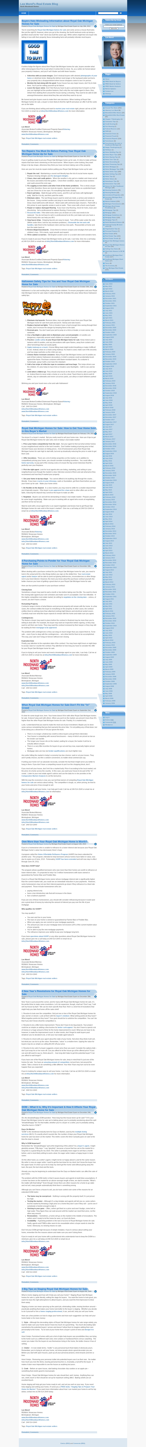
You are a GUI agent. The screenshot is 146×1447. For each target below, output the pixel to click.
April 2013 (108, 550)
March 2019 (109, 378)
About (107, 79)
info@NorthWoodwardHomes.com (55, 111)
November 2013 (110, 533)
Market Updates (110, 89)
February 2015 (110, 497)
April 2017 (108, 434)
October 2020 (110, 332)
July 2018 (108, 398)
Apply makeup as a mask (37, 347)
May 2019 (108, 373)
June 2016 (108, 458)
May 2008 (108, 693)
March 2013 (109, 553)
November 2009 (110, 650)
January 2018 (110, 412)
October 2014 (110, 507)
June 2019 (108, 371)
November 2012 (110, 562)
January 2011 (110, 616)
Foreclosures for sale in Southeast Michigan (113, 144)
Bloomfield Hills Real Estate (115, 115)
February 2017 (110, 439)
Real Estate (109, 233)
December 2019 (110, 356)
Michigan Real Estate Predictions (112, 207)
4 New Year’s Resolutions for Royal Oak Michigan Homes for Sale (56, 993)
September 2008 (111, 684)
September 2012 (111, 567)
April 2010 (108, 638)
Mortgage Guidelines (112, 215)
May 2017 (108, 432)
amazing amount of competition (56, 1062)
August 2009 (109, 657)
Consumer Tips (110, 121)
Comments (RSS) (79, 1443)
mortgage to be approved (46, 628)
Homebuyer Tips (111, 181)
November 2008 (110, 679)
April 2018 (108, 405)
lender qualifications (57, 751)
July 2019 (108, 369)
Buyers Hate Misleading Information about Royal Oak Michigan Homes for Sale (57, 22)
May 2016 (108, 461)
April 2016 (108, 463)
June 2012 (108, 575)
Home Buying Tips (111, 157)
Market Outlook (110, 201)
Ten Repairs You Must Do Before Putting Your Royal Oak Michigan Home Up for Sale (54, 152)
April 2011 (108, 608)
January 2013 (110, 558)
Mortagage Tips (110, 210)
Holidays (108, 150)
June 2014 (108, 516)
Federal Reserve (111, 129)
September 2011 (110, 596)
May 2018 (108, 402)
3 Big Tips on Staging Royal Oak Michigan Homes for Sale (54, 1288)
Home (23, 13)
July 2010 (108, 630)
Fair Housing (109, 126)
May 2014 (108, 519)
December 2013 (110, 531)
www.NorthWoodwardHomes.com (35, 134)
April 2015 (108, 492)
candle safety (40, 340)
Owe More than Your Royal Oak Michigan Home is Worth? (54, 841)
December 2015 (110, 473)
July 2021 (108, 310)
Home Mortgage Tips (112, 169)
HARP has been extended (66, 859)
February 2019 (110, 381)
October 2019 (110, 361)
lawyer (34, 577)
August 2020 (109, 337)
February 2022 (110, 293)
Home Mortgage (110, 167)
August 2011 (109, 599)
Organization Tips (111, 229)
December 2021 (110, 298)
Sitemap (108, 93)
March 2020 (109, 349)
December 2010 (110, 618)
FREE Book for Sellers (113, 84)
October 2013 (110, 536)
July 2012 (108, 572)
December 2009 (110, 647)
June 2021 (108, 313)
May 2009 (108, 664)
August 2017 (109, 424)
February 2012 (110, 584)
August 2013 (109, 541)
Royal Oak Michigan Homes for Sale (41, 26)
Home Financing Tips (112, 164)
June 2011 (108, 604)
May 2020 (108, 344)
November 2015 (110, 475)
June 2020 (108, 342)
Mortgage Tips (110, 220)
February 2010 (110, 642)
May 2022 (108, 286)
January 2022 (110, 296)
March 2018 (109, 407)
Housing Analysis (111, 190)
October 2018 (110, 390)
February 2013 (110, 555)
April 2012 (108, 579)
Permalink (25, 144)
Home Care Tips (110, 159)
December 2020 (110, 327)
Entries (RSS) (65, 1443)
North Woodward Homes (113, 222)
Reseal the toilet (33, 213)
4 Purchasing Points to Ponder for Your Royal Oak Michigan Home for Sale (56, 562)
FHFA (107, 131)
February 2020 (110, 352)
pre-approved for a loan (59, 490)
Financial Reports (111, 138)
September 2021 (111, 306)
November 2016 (110, 446)
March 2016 (109, 465)
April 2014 (108, 521)
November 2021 (110, 301)
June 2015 (108, 487)
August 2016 (109, 453)
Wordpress (109, 724)
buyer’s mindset (62, 1016)
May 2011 (108, 606)
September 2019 (111, 364)
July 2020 (108, 339)
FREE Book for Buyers (113, 81)
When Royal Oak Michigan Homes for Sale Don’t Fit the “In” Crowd (56, 706)
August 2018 (109, 395)
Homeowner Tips (111, 183)
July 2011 (108, 601)
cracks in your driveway (47, 481)
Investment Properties (113, 195)
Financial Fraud (110, 136)
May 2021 (108, 315)
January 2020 (110, 354)
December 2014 (110, 502)
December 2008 (110, 676)
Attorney (66, 129)
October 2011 (109, 594)
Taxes (107, 263)
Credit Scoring (110, 124)
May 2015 (108, 490)
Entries (109, 720)
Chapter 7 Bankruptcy (112, 119)
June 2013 (108, 545)
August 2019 (109, 366)
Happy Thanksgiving (112, 147)
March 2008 (109, 698)
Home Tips (109, 176)
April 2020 (108, 347)
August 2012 (109, 570)
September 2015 (111, 480)
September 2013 (111, 538)
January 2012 (110, 587)
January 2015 (110, 499)
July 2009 (108, 659)
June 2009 (108, 662)
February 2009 (110, 671)
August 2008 (109, 686)
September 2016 (111, 451)
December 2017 (110, 415)
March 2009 (109, 669)
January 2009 (110, 674)
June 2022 (108, 284)
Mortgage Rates (110, 217)
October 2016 (110, 448)
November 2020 (110, 330)
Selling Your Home (111, 249)
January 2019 (110, 383)
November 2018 (110, 388)
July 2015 (108, 485)
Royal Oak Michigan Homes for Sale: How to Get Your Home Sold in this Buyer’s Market (59, 430)
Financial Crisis (110, 133)
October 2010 (110, 623)
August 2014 (109, 512)
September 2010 (111, 625)
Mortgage (108, 212)
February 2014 (110, 526)
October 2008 (110, 681)
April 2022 (108, 289)
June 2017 (108, 429)
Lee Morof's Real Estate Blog (39, 3)
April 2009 (108, 667)
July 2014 (108, 514)
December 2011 (110, 589)
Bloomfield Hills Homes (113, 112)
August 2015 (109, 482)
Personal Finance (111, 231)
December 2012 (110, 560)
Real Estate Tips (111, 236)
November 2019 (110, 359)
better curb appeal (65, 1027)
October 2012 (110, 565)
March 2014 (109, 524)
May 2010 (108, 635)
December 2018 (110, 385)
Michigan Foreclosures (113, 204)
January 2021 (110, 325)
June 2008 (108, 691)
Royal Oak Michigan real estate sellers (41, 138)
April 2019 (108, 376)
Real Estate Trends (111, 238)
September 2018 (111, 393)
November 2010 (110, 621)
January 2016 (110, 470)
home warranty (28, 463)
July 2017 (108, 427)
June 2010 (108, 633)
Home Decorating (111, 162)
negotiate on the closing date (75, 597)
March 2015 (109, 495)
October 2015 (110, 478)
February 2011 (110, 613)
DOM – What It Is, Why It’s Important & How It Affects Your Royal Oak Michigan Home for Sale (58, 1108)
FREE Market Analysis (113, 86)
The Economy (110, 265)
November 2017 (110, 417)
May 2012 (108, 577)
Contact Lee (109, 91)
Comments (34, 144)
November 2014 (110, 504)
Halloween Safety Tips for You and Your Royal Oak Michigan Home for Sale (56, 283)
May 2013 (108, 548)
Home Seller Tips (111, 171)
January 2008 (110, 703)
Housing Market (110, 192)
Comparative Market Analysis (34, 776)
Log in (107, 717)
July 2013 (108, 543)
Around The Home (111, 108)
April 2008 (108, 696)
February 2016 (110, 468)
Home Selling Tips (111, 174)
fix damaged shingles (59, 176)
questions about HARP (39, 936)
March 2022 (109, 291)
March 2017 (109, 436)
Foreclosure (109, 141)
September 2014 (111, 509)
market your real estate (65, 109)
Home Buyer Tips (111, 154)
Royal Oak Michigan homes (38, 844)
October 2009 (110, 652)
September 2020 (111, 335)
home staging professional (51, 1311)
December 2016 (110, 444)
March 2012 (109, 582)
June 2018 (108, 400)
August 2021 (109, 308)
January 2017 (110, 441)
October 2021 (110, 303)
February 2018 (110, 410)
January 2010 (110, 645)
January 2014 (110, 528)
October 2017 (110, 419)
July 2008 (108, 688)
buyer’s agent (83, 1146)
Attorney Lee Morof (111, 110)
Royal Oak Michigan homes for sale (51, 30)
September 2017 (111, 422)
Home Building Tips (112, 152)
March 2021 (109, 320)
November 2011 (110, 591)
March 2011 (109, 611)
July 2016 (108, 456)
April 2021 (108, 318)
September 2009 (111, 654)
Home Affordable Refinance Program (53, 854)
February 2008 (110, 701)
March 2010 (109, 640)
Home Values (109, 179)
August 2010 (109, 628)
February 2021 (110, 322)
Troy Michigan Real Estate (114, 268)
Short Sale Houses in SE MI (114, 251)
